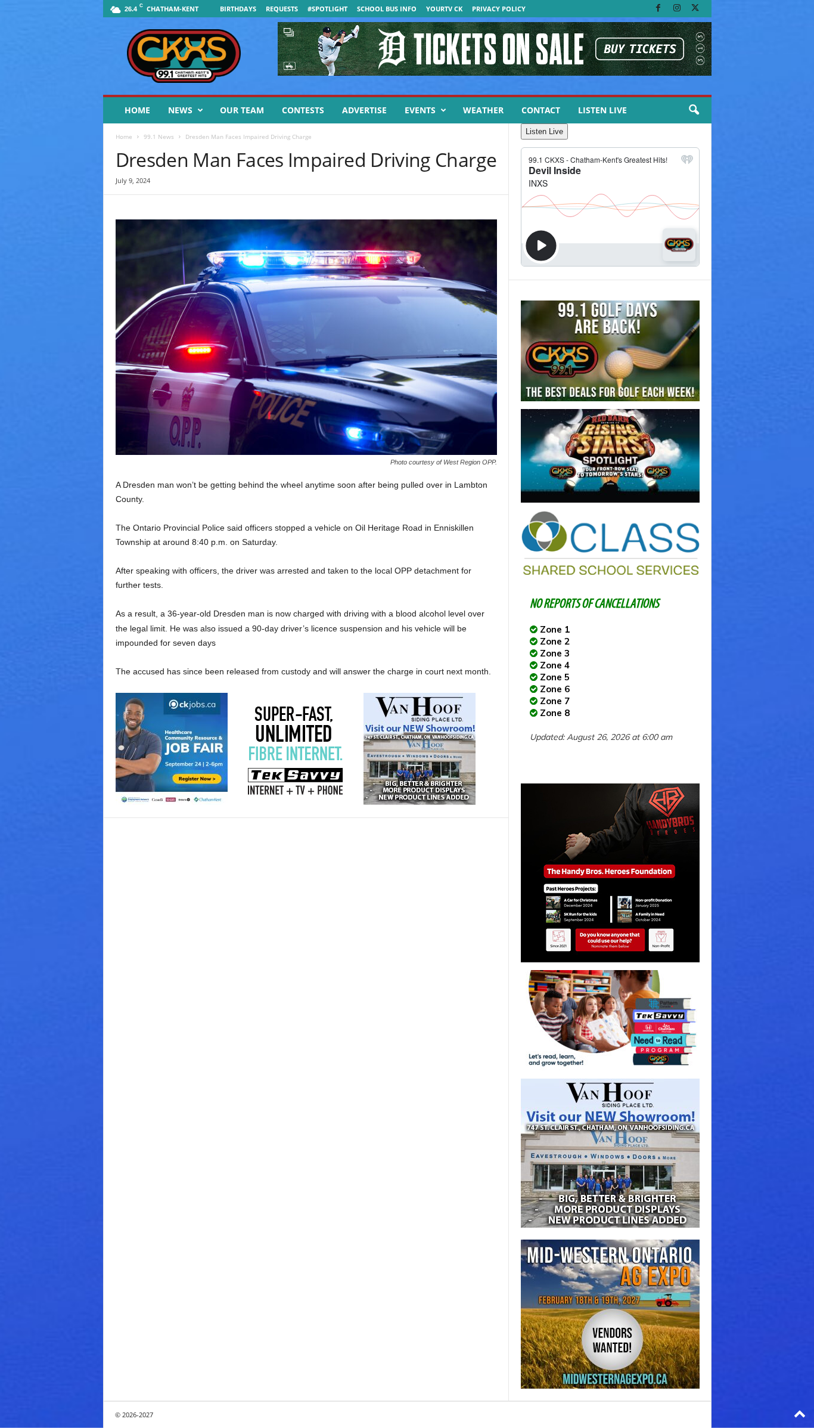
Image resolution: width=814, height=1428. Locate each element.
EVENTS (420, 110)
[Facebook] (658, 8)
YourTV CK (444, 8)
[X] (695, 8)
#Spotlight (327, 8)
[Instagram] (677, 8)
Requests (282, 8)
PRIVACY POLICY (499, 8)
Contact (540, 110)
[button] (694, 110)
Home (137, 110)
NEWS (180, 110)
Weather (483, 110)
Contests (303, 110)
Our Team (242, 110)
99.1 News (159, 136)
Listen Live (544, 131)
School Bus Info (387, 8)
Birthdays (238, 8)
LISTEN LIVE (602, 110)
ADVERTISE (364, 110)
